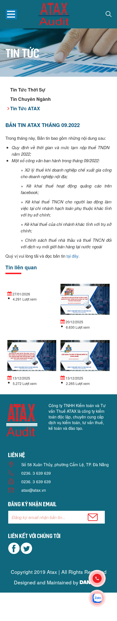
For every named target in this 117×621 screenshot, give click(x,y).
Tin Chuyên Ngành (30, 99)
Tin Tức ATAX (25, 108)
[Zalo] (103, 598)
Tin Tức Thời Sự (27, 89)
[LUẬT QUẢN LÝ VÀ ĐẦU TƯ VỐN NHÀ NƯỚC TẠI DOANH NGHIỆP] (84, 356)
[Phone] (103, 578)
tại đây (72, 256)
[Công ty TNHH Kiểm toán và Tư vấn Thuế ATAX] (54, 15)
